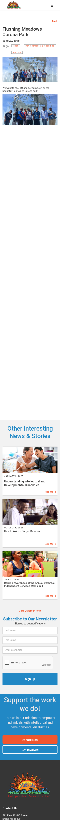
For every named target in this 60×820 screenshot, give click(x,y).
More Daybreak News (30, 610)
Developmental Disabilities (40, 46)
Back (55, 21)
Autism (17, 52)
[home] (13, 5)
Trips (15, 46)
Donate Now (30, 740)
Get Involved (30, 750)
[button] (52, 6)
